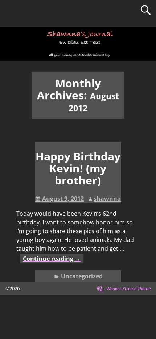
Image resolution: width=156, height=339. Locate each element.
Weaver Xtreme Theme (128, 288)
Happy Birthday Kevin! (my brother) (78, 168)
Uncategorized (82, 276)
